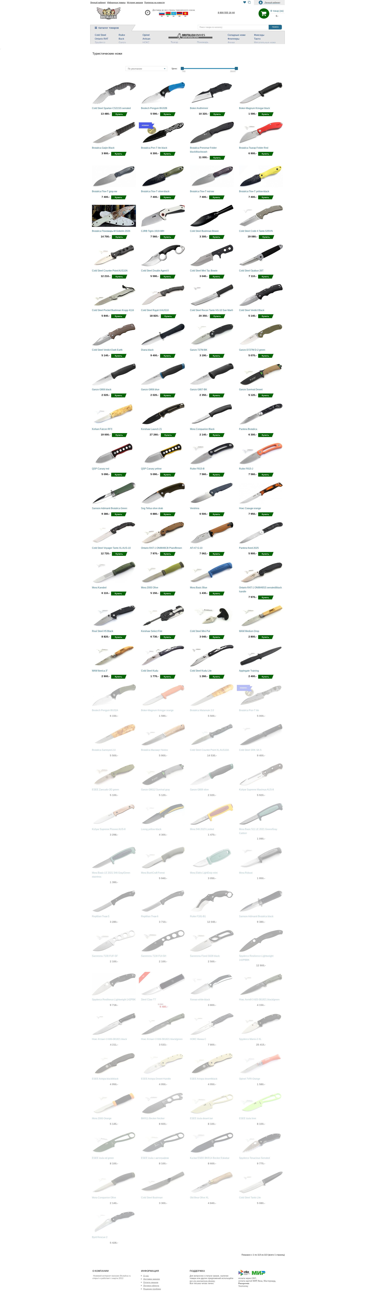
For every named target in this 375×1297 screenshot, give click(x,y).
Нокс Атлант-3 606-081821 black (109, 1039)
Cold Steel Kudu (149, 670)
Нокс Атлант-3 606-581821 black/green (162, 1039)
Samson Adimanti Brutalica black (256, 916)
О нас (146, 1276)
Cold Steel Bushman (152, 1197)
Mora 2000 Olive (149, 587)
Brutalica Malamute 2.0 (202, 710)
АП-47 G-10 (196, 548)
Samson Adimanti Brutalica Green (109, 508)
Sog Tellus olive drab (152, 508)
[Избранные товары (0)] (244, 2)
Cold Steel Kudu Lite (201, 670)
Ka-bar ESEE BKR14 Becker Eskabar (209, 1158)
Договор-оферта (151, 1285)
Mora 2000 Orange (101, 1118)
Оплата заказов (150, 1282)
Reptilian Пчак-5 (100, 916)
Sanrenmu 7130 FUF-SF (105, 956)
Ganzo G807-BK (198, 389)
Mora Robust (245, 873)
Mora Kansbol (99, 587)
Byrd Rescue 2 (99, 1237)
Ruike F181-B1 (198, 916)
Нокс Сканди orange (250, 508)
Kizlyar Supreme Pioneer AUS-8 (109, 829)
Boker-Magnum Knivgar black (254, 108)
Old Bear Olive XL (199, 1197)
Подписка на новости (154, 2)
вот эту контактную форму (202, 1281)
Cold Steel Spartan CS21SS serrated (111, 108)
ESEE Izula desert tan (201, 1118)
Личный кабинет (98, 2)
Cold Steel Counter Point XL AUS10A (209, 750)
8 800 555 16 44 (226, 12)
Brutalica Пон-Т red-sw (202, 191)
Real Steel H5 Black (102, 631)
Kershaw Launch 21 (151, 429)
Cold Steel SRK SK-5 (250, 750)
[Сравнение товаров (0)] (249, 2)
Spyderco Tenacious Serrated (254, 1158)
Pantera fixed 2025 (249, 548)
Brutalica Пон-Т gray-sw (104, 191)
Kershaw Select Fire (151, 631)
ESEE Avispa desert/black (203, 1079)
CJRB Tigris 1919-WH (152, 231)
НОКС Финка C (198, 1039)
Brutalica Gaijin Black (103, 148)
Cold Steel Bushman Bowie (204, 231)
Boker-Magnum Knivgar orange (157, 710)
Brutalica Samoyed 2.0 (104, 750)
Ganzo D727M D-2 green (252, 350)
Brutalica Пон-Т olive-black (155, 191)
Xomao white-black (200, 999)
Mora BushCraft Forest (153, 873)
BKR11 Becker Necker (153, 1118)
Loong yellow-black (151, 829)
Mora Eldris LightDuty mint (203, 873)
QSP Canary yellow (151, 468)
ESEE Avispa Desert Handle (156, 1079)
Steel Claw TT (148, 999)
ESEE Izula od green (103, 1158)
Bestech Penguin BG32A (105, 710)
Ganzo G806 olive (199, 789)
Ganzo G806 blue (150, 389)
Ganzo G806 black (101, 389)
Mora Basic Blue (198, 587)
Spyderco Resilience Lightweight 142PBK (114, 999)
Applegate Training (249, 670)
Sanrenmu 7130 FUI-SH (153, 956)
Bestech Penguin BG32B (154, 108)
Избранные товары (116, 2)
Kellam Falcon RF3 (102, 429)
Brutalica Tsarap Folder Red (253, 148)
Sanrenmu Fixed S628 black (205, 956)
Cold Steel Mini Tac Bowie (203, 270)
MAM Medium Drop (249, 631)
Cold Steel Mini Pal (200, 631)
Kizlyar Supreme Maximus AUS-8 (256, 789)
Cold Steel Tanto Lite (250, 1197)
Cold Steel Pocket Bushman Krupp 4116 (113, 310)
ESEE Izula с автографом (155, 1158)
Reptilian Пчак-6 (149, 916)
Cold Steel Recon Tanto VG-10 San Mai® (211, 310)
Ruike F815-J (246, 468)
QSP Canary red (100, 468)
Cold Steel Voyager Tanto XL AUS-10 (111, 548)
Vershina (194, 508)
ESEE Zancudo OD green (105, 789)
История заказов (135, 2)
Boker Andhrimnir (199, 108)
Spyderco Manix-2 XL (250, 1039)
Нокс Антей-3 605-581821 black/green (259, 999)
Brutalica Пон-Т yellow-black (254, 191)
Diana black (147, 350)
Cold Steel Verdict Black (251, 310)
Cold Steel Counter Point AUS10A (110, 270)
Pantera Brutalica (248, 429)
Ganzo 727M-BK (198, 350)
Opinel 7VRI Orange (249, 1079)
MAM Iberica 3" (100, 670)
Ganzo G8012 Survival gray (155, 789)
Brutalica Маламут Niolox (154, 750)
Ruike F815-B (197, 468)
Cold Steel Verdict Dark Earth (107, 350)
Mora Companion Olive (104, 1197)
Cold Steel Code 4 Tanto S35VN (256, 231)
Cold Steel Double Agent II (155, 270)
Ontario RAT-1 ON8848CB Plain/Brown (161, 548)
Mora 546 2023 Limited (202, 829)
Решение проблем (152, 1289)
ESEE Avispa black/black (105, 1079)
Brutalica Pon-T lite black (154, 148)
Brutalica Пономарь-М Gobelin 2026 (111, 231)
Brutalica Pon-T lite (249, 710)
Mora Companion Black (202, 429)
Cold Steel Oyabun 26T (251, 270)
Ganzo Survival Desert (250, 389)
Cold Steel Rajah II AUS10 (155, 310)
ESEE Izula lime (247, 1118)
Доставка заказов (151, 1279)
